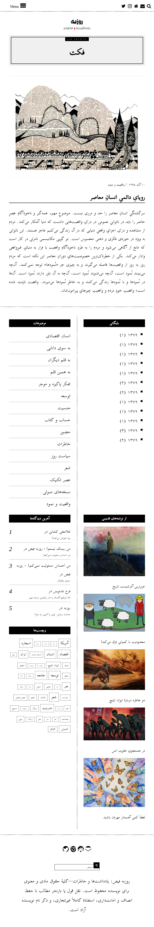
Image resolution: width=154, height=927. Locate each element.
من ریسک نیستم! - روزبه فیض (49, 548)
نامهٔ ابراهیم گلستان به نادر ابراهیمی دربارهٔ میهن (49, 597)
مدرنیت (47, 708)
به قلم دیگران (59, 360)
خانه (21, 676)
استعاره (26, 643)
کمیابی (64, 729)
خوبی (48, 686)
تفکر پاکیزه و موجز (54, 384)
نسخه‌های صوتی (56, 491)
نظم (55, 719)
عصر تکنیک (60, 479)
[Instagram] (130, 6)
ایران (23, 654)
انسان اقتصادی (58, 336)
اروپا (37, 643)
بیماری (31, 665)
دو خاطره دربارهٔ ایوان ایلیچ (127, 700)
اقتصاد (64, 654)
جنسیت (64, 408)
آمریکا (64, 643)
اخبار (45, 643)
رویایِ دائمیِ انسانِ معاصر (117, 197)
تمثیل (66, 676)
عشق (33, 697)
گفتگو (52, 729)
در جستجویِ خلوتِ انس (128, 750)
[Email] (142, 6)
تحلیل (22, 665)
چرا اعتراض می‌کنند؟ (61, 538)
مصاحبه (65, 719)
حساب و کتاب (57, 420)
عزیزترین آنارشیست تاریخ (128, 586)
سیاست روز (60, 456)
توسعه (65, 396)
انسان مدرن (36, 654)
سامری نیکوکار (63, 581)
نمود (47, 719)
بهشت (40, 665)
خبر (66, 686)
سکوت (21, 686)
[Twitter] (123, 6)
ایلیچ (13, 654)
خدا (57, 686)
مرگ (34, 708)
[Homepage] (136, 6)
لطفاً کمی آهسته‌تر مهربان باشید (124, 817)
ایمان (66, 665)
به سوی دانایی (58, 348)
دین (39, 686)
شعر (67, 468)
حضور (65, 432)
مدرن (59, 708)
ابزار (54, 643)
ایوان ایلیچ (53, 665)
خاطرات (63, 444)
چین (20, 719)
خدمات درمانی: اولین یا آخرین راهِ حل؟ (52, 614)
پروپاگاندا (30, 719)
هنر (39, 719)
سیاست (65, 697)
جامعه (41, 675)
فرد (67, 708)
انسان (50, 654)
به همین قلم (60, 372)
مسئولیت (24, 708)
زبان (30, 686)
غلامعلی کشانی (59, 531)
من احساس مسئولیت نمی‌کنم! (56, 555)
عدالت (43, 697)
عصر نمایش (20, 697)
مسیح (14, 708)
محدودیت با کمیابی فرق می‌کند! (123, 641)
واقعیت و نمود (116, 185)
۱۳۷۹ (132, 334)
